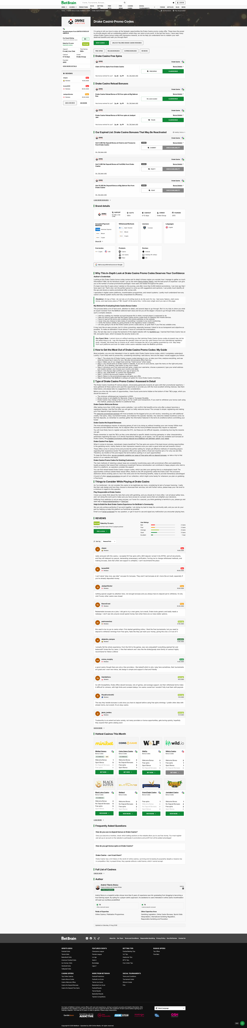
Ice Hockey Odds (67, 963)
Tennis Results (96, 991)
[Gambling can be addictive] (86, 1015)
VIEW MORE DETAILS (70, 66)
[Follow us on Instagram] (87, 938)
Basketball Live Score (98, 985)
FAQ (124, 985)
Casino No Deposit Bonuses (70, 985)
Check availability (173, 147)
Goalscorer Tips (127, 957)
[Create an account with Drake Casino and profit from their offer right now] (132, 76)
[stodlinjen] (139, 1015)
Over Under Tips (128, 963)
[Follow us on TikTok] (98, 938)
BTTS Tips (126, 960)
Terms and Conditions (129, 976)
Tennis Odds (65, 954)
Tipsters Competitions (98, 997)
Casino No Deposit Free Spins (71, 988)
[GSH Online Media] (174, 1015)
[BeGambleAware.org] (69, 1015)
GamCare (124, 501)
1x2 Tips (125, 954)
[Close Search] (124, 2)
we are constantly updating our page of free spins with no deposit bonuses (139, 455)
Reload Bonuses (114, 51)
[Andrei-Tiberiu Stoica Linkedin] (183, 888)
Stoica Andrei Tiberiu (145, 281)
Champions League (98, 951)
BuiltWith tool (154, 332)
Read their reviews (67, 45)
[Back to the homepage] (69, 2)
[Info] (242, 1023)
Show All (98, 241)
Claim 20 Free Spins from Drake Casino (109, 67)
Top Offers (156, 951)
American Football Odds (69, 960)
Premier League (97, 954)
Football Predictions (98, 976)
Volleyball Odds (66, 969)
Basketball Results (97, 994)
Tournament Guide (128, 979)
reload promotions (113, 476)
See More (83, 103)
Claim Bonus (173, 71)
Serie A (94, 960)
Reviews (145, 51)
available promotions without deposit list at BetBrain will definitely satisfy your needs (138, 438)
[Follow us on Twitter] (95, 938)
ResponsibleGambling (111, 501)
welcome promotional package (108, 414)
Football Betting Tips (129, 951)
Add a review (70, 103)
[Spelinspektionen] (157, 1015)
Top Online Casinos (67, 976)
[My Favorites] (173, 2)
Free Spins (99, 51)
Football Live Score (98, 979)
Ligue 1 (94, 966)
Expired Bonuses (130, 51)
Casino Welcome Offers (69, 982)
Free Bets (156, 954)
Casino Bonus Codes (68, 979)
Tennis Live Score (97, 982)
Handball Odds (66, 966)
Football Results (97, 988)
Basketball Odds (67, 957)
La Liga (94, 957)
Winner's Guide (127, 982)
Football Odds (66, 951)
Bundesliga (95, 963)
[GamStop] (121, 1015)
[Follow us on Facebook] (91, 938)
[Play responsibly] (104, 1015)
